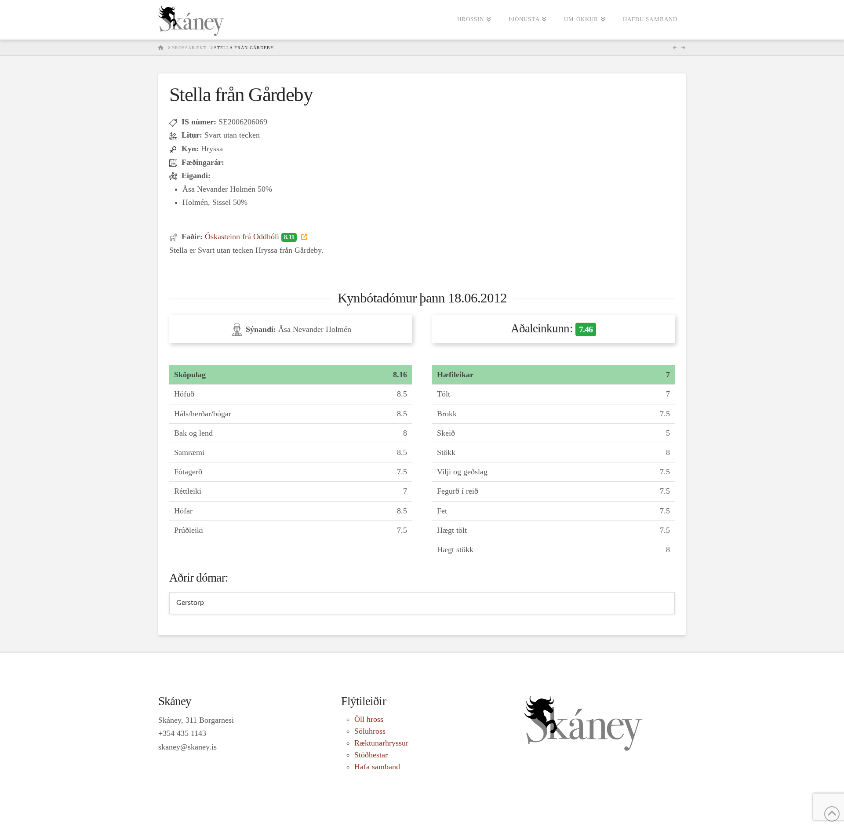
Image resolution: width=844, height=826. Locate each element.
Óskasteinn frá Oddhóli (249, 236)
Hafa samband (377, 766)
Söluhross (370, 731)
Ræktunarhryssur (381, 743)
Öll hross (368, 719)
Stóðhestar (371, 754)
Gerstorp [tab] (190, 602)
